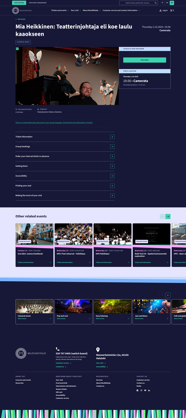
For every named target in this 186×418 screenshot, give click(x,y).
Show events (22, 319)
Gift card (59, 392)
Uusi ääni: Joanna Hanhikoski (30, 254)
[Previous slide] (162, 216)
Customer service (62, 363)
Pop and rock (62, 316)
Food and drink (61, 383)
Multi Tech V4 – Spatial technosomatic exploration (151, 255)
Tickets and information (26, 262)
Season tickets (61, 389)
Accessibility (101, 367)
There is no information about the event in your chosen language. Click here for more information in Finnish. (54, 123)
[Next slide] (167, 216)
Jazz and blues (141, 316)
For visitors (19, 3)
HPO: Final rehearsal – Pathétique (71, 254)
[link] (172, 10)
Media (139, 386)
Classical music (23, 42)
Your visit (99, 363)
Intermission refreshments (66, 386)
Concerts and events (23, 380)
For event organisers (37, 3)
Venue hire (20, 383)
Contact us (60, 367)
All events (21, 19)
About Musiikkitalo (103, 383)
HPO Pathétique (102, 254)
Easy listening (102, 316)
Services (99, 380)
